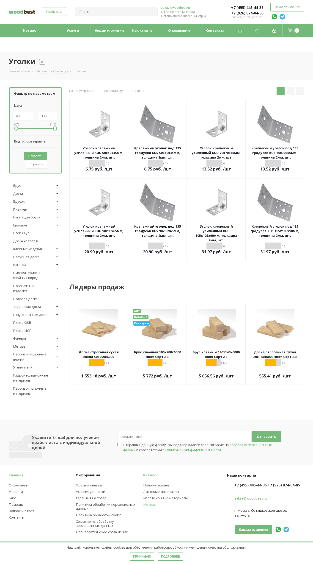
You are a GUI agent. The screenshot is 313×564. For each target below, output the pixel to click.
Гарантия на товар (91, 498)
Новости (16, 491)
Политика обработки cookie (98, 515)
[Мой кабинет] (274, 30)
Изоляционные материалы (165, 498)
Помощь (16, 504)
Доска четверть (26, 241)
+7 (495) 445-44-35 (247, 7)
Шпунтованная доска (30, 314)
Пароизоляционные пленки (30, 357)
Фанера (19, 338)
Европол (20, 225)
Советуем (141, 323)
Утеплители (23, 367)
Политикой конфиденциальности (193, 449)
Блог (12, 498)
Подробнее (170, 556)
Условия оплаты (89, 485)
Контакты (17, 517)
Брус (17, 185)
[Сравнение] (240, 30)
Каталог (150, 475)
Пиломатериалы (156, 485)
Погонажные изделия (23, 288)
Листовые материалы (161, 491)
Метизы (19, 346)
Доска (18, 193)
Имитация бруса (26, 217)
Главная (16, 475)
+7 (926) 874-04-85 (247, 13)
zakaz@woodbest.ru (175, 8)
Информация (88, 475)
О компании (18, 485)
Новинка (140, 317)
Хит (137, 311)
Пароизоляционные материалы (30, 391)
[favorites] (257, 30)
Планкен (20, 209)
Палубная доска (26, 256)
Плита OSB (22, 322)
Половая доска (25, 298)
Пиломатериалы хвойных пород (26, 275)
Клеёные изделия (28, 248)
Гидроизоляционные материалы (30, 378)
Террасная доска (27, 306)
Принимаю (142, 556)
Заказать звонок (287, 7)
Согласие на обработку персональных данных (95, 523)
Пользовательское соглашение (102, 532)
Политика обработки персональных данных (105, 506)
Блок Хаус (21, 233)
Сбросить (37, 164)
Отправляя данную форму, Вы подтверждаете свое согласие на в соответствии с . (197, 447)
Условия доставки (90, 491)
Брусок (19, 201)
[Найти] (152, 11)
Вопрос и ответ (21, 510)
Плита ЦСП (22, 330)
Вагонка (19, 264)
